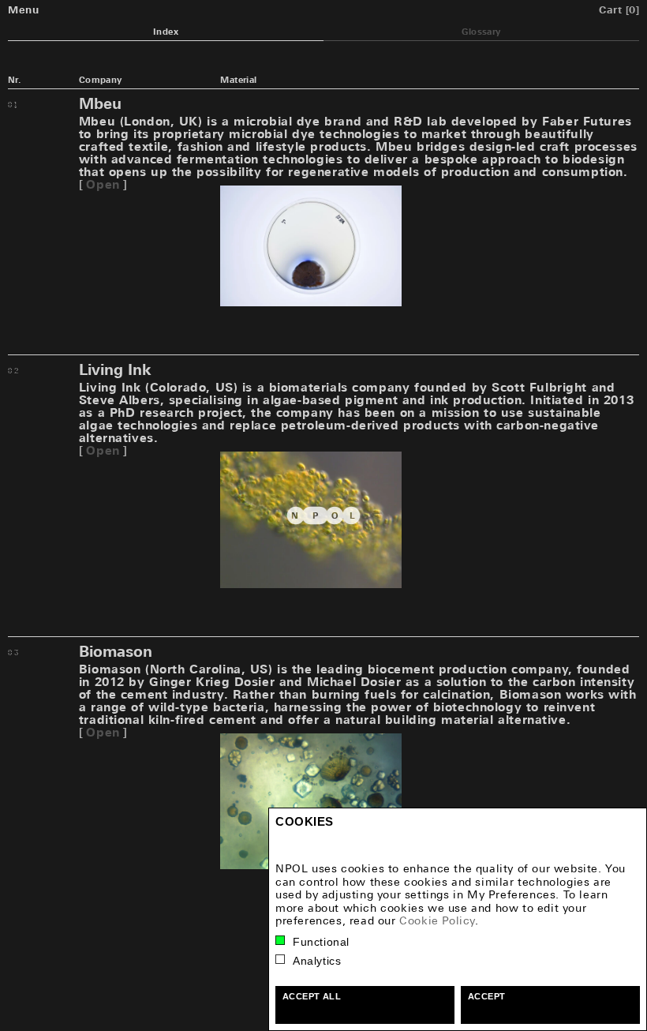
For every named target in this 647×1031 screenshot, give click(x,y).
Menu (23, 9)
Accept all (311, 996)
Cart (619, 9)
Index (165, 31)
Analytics (317, 960)
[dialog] (457, 919)
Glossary (481, 31)
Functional (321, 941)
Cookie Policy (437, 920)
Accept (487, 996)
